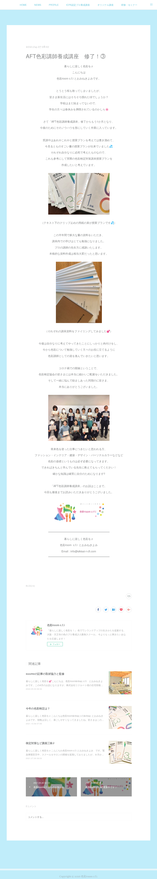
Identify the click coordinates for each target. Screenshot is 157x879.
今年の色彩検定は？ (38, 708)
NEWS (37, 4)
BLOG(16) (30, 586)
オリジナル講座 (105, 4)
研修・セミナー (129, 4)
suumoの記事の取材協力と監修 (45, 674)
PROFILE (54, 4)
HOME (23, 4)
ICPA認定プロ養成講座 (78, 4)
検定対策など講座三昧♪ (40, 743)
